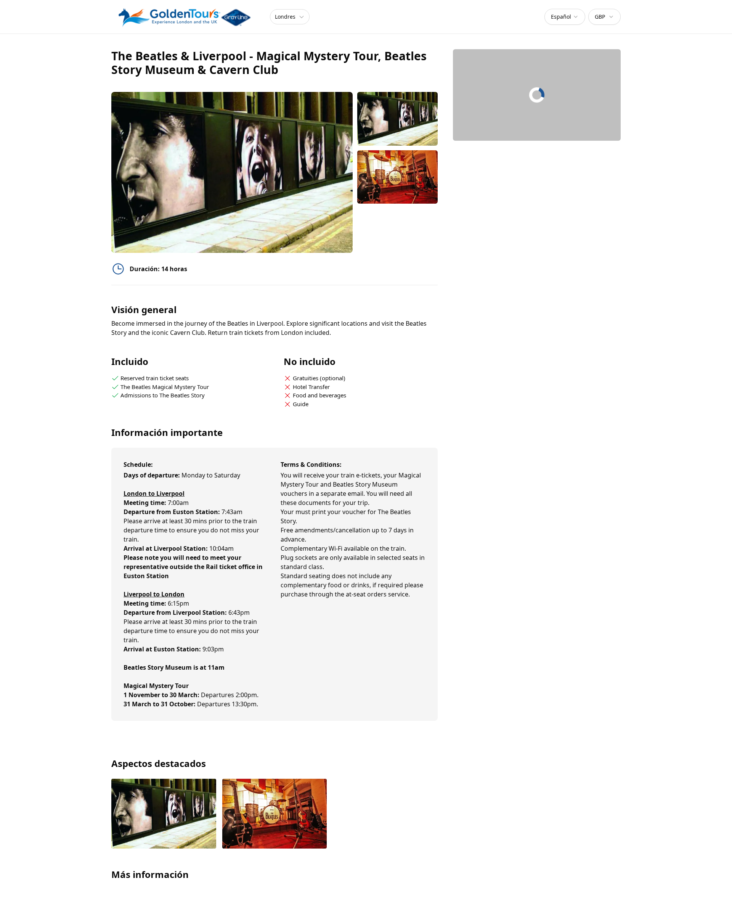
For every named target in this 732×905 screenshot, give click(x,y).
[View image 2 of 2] (397, 177)
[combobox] (564, 17)
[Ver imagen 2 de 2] (274, 814)
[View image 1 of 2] (397, 119)
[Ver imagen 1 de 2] (163, 814)
